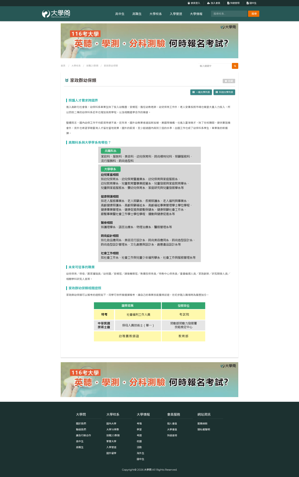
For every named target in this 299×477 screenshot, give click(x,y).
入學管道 (176, 14)
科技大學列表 (225, 92)
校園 (139, 441)
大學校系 (156, 14)
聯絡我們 (81, 429)
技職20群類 (92, 65)
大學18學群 (112, 429)
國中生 (252, 3)
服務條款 (202, 423)
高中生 (120, 14)
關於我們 (81, 423)
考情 (139, 423)
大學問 (148, 469)
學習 (139, 429)
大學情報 (196, 14)
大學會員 (172, 429)
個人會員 (172, 423)
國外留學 (111, 453)
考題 (139, 435)
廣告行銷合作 (83, 435)
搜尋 (254, 13)
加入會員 (215, 3)
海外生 (140, 453)
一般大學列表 (202, 92)
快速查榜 (235, 3)
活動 (139, 447)
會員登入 (195, 3)
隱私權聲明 (203, 429)
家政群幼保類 (111, 65)
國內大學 (111, 423)
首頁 (63, 65)
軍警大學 (111, 441)
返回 (151, 348)
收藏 (230, 81)
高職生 (137, 14)
